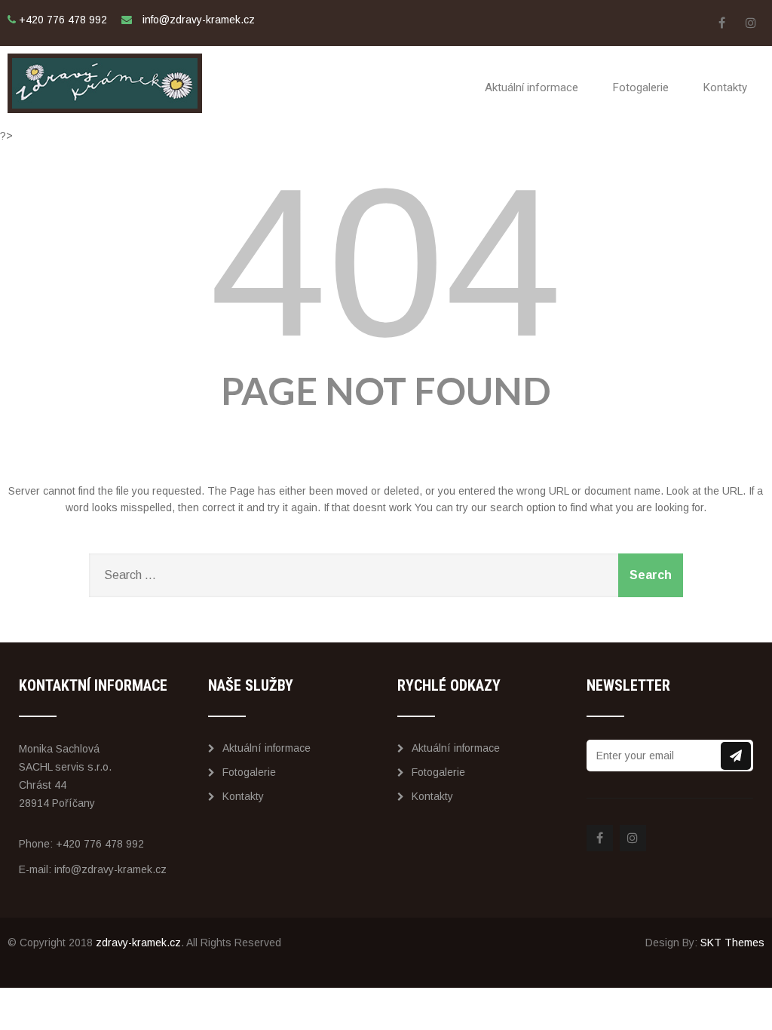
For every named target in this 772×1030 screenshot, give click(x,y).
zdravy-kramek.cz (138, 943)
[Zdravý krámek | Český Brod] (105, 52)
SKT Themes (732, 943)
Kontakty (725, 87)
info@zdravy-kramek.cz (110, 869)
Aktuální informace (531, 87)
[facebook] (722, 23)
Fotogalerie (641, 87)
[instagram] (751, 23)
